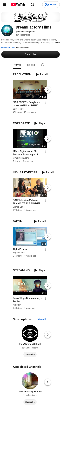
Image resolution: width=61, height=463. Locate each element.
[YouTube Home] (18, 4)
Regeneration (19, 252)
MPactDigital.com (21, 158)
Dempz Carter (19, 207)
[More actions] (45, 103)
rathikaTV (17, 305)
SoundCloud (9, 48)
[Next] (47, 89)
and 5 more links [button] (23, 48)
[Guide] (5, 5)
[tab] (17, 65)
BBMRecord (18, 109)
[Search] (32, 5)
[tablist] (30, 65)
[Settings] (39, 5)
